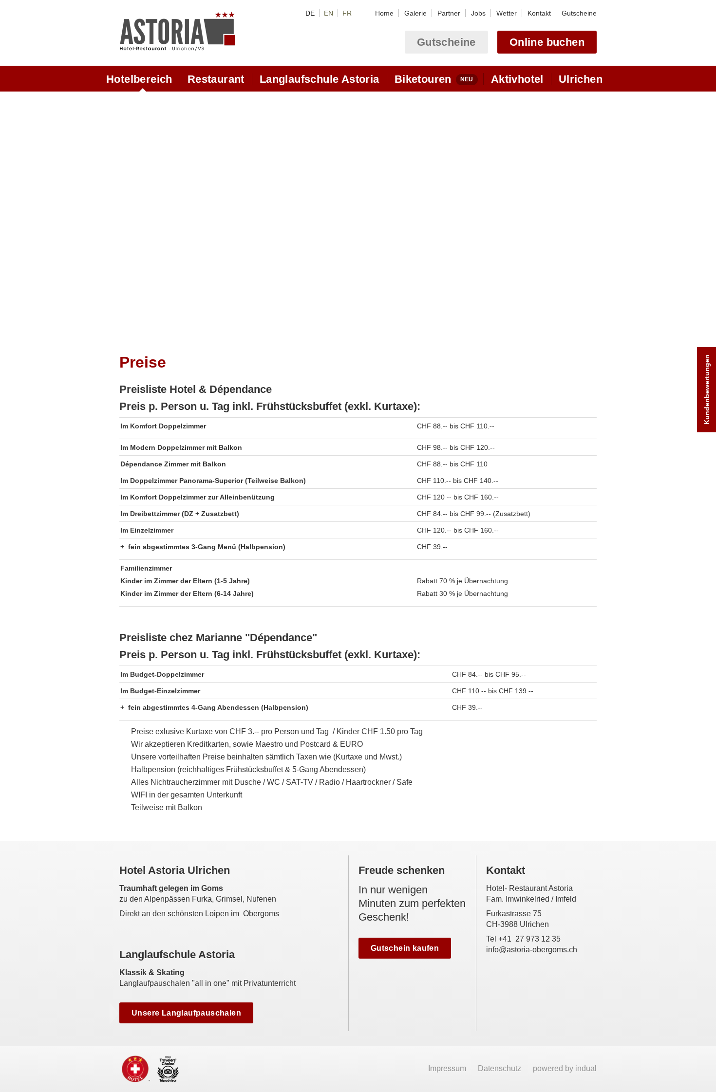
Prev (127, 213)
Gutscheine (446, 42)
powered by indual (565, 1068)
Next (588, 213)
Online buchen (546, 42)
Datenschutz (500, 1068)
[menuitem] (384, 13)
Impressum (448, 1068)
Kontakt (505, 870)
